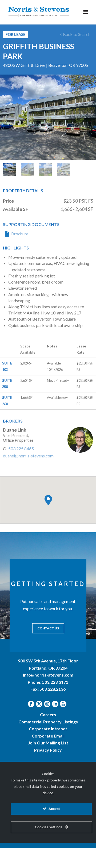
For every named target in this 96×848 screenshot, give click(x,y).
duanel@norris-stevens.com (28, 455)
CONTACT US (48, 628)
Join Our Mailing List (48, 742)
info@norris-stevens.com (48, 674)
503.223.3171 (55, 682)
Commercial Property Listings (48, 721)
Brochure (19, 233)
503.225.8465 (21, 448)
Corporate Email (48, 735)
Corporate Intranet (48, 728)
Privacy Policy (48, 749)
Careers (48, 714)
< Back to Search (75, 34)
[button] (48, 500)
